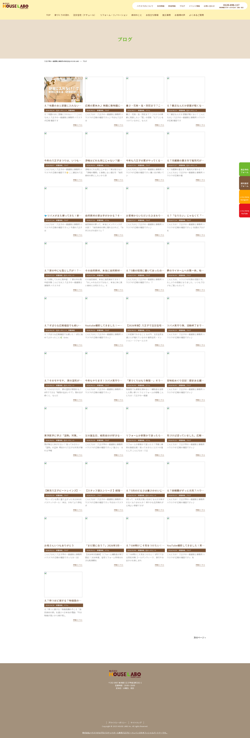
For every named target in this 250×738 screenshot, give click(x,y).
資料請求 (244, 184)
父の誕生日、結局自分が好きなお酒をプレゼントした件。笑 (118, 435)
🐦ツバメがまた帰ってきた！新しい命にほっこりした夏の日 (77, 215)
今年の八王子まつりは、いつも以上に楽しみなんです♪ (75, 160)
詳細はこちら (77, 125)
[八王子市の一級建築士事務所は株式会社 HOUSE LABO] (16, 5)
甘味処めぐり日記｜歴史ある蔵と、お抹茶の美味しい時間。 (200, 380)
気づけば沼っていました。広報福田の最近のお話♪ (195, 435)
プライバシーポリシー (117, 722)
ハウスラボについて (145, 6)
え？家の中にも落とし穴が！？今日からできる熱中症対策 (76, 270)
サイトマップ (136, 722)
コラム (147, 110)
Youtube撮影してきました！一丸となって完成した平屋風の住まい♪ (123, 325)
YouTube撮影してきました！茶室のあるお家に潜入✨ (197, 545)
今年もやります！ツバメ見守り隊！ (105, 380)
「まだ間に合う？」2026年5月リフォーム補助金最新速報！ (118, 545)
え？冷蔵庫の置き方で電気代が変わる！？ (190, 160)
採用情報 (160, 6)
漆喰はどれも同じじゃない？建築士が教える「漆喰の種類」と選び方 (123, 160)
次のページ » (200, 637)
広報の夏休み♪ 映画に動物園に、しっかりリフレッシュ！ (117, 105)
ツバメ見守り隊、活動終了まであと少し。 (190, 325)
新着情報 (172, 6)
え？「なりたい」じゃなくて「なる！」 (189, 215)
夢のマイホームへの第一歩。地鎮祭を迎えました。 (195, 270)
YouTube (244, 212)
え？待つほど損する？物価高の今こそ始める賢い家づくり (76, 600)
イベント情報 (194, 6)
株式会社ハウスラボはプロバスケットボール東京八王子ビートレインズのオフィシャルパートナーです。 (125, 732)
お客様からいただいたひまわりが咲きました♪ (152, 215)
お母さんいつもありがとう (59, 545)
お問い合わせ (209, 6)
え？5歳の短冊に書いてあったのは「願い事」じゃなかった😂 (160, 270)
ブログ (182, 6)
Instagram (244, 198)
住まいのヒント (61, 110)
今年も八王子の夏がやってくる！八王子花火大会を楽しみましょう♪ (164, 160)
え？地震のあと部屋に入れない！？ (64, 105)
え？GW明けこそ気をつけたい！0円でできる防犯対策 (156, 545)
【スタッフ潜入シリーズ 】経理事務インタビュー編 (114, 490)
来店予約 (244, 171)
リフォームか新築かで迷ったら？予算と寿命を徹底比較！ (158, 435)
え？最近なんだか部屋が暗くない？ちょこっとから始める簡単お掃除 (205, 105)
